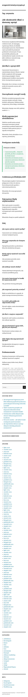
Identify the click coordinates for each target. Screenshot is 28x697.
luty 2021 (6, 560)
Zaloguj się (7, 681)
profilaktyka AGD (5, 375)
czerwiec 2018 (7, 596)
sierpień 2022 (7, 526)
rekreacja (6, 657)
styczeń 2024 (7, 502)
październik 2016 (8, 623)
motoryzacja (7, 651)
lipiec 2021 (7, 550)
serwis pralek (18, 375)
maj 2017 (6, 615)
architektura (7, 639)
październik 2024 (8, 484)
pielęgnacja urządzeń (9, 374)
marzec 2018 (7, 600)
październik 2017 (8, 606)
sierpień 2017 (7, 608)
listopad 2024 (7, 482)
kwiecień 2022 (8, 534)
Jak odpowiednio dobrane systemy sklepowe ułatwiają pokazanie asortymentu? (13, 426)
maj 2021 (6, 554)
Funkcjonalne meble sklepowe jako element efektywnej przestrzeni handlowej (14, 416)
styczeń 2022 (7, 540)
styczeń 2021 (7, 562)
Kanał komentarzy (9, 685)
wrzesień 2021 (8, 546)
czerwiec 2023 (8, 512)
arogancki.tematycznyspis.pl (13, 5)
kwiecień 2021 (8, 556)
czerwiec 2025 (8, 469)
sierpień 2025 (7, 465)
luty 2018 (6, 602)
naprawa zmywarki (14, 372)
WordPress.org (8, 687)
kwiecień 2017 (7, 617)
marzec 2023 (7, 516)
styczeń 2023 (7, 518)
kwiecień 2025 (8, 474)
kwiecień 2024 (8, 496)
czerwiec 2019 (7, 584)
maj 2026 (6, 451)
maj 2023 (6, 514)
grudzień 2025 (8, 461)
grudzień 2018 (8, 588)
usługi (12, 368)
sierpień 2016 (7, 627)
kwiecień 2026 (8, 453)
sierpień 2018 (7, 592)
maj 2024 (6, 494)
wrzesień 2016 (8, 625)
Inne (5, 649)
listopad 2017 (7, 604)
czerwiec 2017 (7, 613)
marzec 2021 (7, 558)
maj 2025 (6, 471)
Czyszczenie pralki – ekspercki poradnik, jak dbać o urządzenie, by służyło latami (14, 153)
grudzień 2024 (8, 480)
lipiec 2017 (6, 611)
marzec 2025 (7, 476)
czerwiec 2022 (8, 530)
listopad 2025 (7, 463)
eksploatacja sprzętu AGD (19, 371)
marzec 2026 (7, 455)
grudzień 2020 (8, 564)
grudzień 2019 (8, 578)
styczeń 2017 (7, 619)
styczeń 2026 (7, 459)
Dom (5, 645)
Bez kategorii (7, 641)
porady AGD (17, 374)
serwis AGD (12, 375)
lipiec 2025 (7, 467)
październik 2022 (8, 522)
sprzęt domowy (10, 377)
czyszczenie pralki (12, 369)
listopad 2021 (7, 542)
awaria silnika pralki (19, 368)
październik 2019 (8, 580)
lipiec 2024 (7, 490)
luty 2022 (6, 538)
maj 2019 (6, 586)
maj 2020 (6, 572)
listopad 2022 (7, 520)
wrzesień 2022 (8, 524)
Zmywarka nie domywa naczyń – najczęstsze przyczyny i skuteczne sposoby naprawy (14, 159)
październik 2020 (8, 566)
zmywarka (9, 378)
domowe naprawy (10, 371)
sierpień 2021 (7, 548)
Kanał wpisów (7, 683)
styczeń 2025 (7, 478)
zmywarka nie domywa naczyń (18, 378)
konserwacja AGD (6, 372)
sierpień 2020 (7, 570)
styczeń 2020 (7, 576)
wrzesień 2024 (8, 486)
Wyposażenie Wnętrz (10, 667)
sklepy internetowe (9, 659)
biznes (5, 643)
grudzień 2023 (8, 504)
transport (6, 661)
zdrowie (6, 669)
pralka (21, 374)
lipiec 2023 (7, 510)
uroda (5, 663)
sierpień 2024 (7, 488)
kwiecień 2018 (8, 598)
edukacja (6, 647)
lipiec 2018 (7, 594)
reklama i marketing (9, 655)
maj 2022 (6, 532)
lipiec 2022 (7, 528)
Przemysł (6, 653)
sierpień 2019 (7, 582)
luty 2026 (6, 457)
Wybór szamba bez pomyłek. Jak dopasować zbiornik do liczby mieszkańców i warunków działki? (13, 409)
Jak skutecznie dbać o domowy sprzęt (13, 21)
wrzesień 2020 (8, 568)
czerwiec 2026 (8, 449)
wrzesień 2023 (8, 506)
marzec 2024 (7, 498)
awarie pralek (5, 369)
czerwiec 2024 (8, 492)
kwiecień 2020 (8, 574)
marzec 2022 (7, 536)
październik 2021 (8, 544)
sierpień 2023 (7, 508)
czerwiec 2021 (7, 552)
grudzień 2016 (8, 621)
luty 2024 (6, 500)
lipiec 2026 (7, 447)
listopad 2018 (7, 590)
